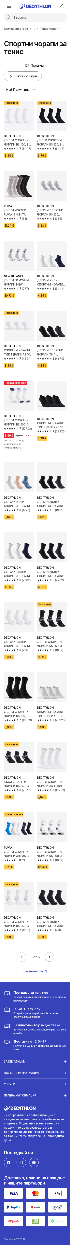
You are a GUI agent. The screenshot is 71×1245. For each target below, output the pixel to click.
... (34, 28)
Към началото (33, 971)
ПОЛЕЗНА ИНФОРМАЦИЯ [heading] (21, 1055)
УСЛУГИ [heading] (9, 1066)
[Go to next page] (49, 957)
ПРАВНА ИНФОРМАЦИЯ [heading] (20, 1077)
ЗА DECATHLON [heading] (14, 1043)
